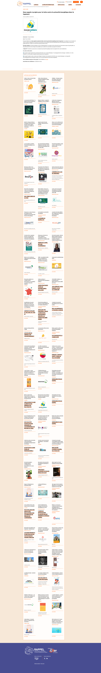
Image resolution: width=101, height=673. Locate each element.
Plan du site (42, 663)
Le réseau (36, 4)
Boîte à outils (61, 4)
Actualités (78, 4)
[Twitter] (45, 658)
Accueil (24, 6)
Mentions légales (37, 663)
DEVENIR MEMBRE (61, 2)
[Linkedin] (47, 658)
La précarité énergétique (48, 4)
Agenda (70, 4)
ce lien (47, 59)
